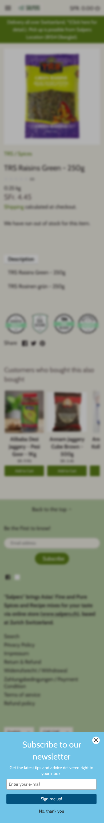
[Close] (96, 740)
